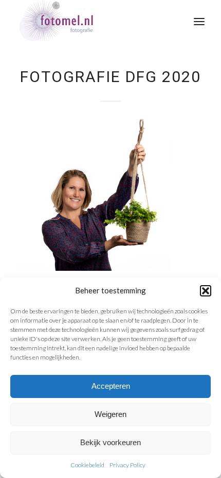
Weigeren (110, 414)
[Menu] (199, 20)
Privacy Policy (127, 465)
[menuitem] (199, 20)
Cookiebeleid (87, 465)
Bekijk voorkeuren (110, 442)
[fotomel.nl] (91, 20)
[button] (205, 291)
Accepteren (110, 386)
